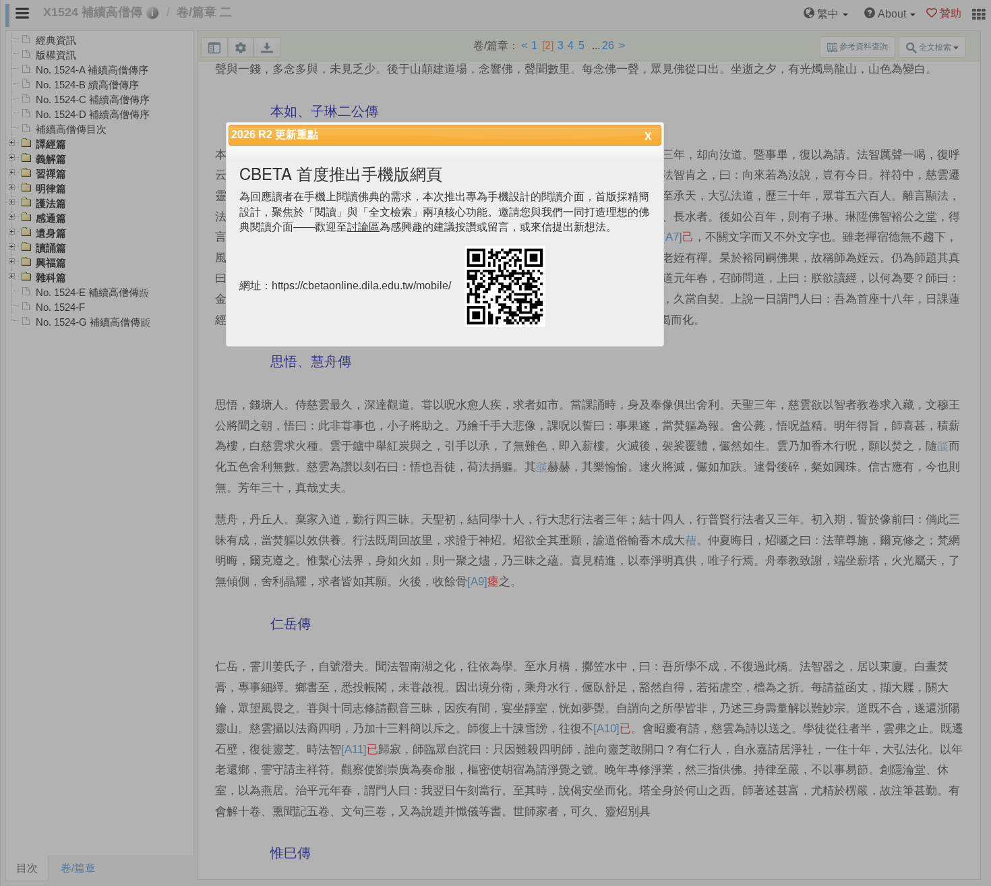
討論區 (363, 227)
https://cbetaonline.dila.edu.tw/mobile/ (361, 286)
